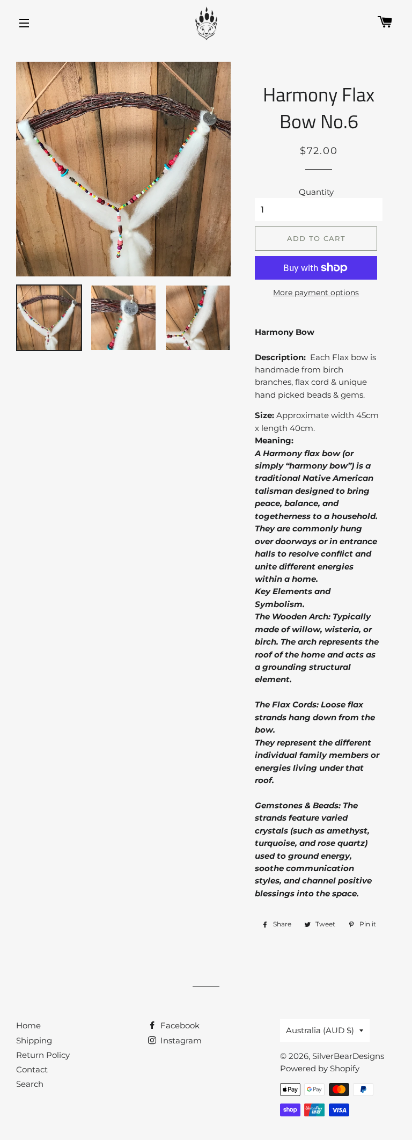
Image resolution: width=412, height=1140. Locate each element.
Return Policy (43, 1055)
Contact (32, 1069)
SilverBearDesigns (348, 1056)
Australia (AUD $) (320, 1030)
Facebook (179, 1025)
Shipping (34, 1040)
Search (29, 1084)
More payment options (316, 292)
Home (28, 1025)
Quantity (316, 192)
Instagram (180, 1040)
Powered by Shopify (319, 1068)
